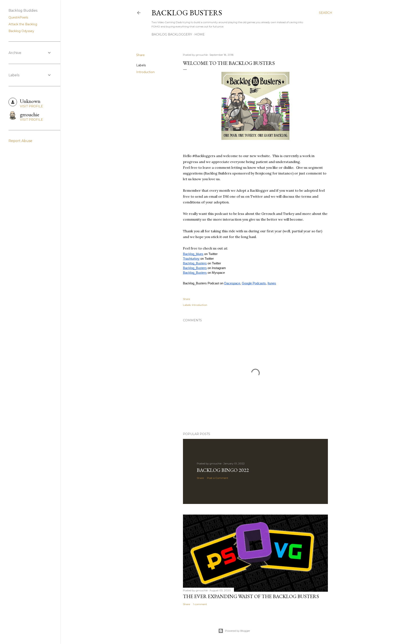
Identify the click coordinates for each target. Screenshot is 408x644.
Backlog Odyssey (21, 31)
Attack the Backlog (22, 24)
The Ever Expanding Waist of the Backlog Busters (251, 596)
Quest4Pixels (18, 17)
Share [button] (140, 55)
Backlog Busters (187, 13)
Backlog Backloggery (172, 34)
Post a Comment (217, 477)
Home (199, 34)
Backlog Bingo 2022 (223, 470)
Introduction (145, 72)
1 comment (200, 604)
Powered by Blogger (237, 630)
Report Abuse (20, 141)
